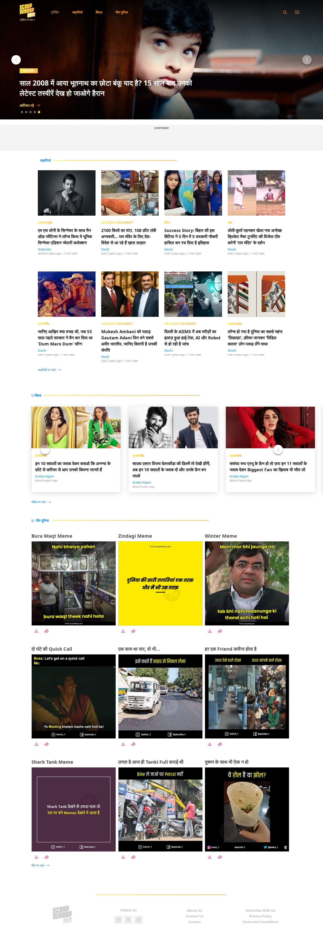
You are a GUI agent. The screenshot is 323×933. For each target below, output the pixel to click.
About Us (194, 910)
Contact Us (195, 916)
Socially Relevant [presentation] (117, 222)
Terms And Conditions (260, 922)
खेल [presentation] (230, 222)
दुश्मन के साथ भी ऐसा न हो (227, 762)
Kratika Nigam (44, 476)
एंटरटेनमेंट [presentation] (44, 324)
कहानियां (77, 12)
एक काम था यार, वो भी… (139, 649)
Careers (194, 922)
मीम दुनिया (122, 12)
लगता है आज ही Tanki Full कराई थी (150, 762)
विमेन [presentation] (167, 222)
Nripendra (44, 249)
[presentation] (50, 369)
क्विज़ (99, 12)
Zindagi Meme (135, 536)
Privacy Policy (260, 916)
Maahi (105, 249)
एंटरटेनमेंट (28, 71)
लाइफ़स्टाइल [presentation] (45, 222)
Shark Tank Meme (52, 762)
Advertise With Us (260, 910)
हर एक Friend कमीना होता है (231, 649)
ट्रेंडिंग (55, 12)
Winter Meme (221, 536)
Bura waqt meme (51, 536)
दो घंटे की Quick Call (51, 649)
